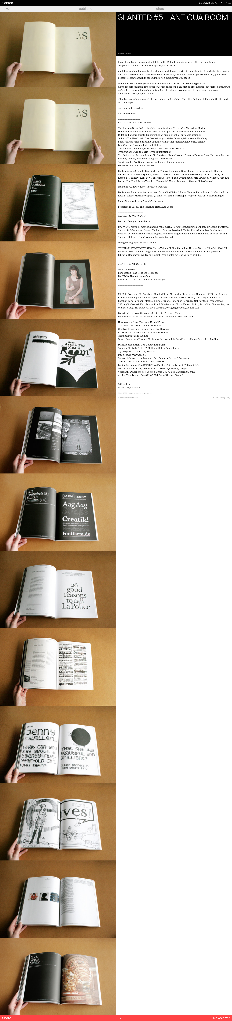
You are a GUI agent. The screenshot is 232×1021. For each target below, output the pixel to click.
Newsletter (221, 1018)
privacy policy (225, 398)
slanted (7, 3)
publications (138, 393)
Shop (160, 8)
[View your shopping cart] (225, 3)
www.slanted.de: (127, 269)
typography (148, 393)
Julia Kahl (127, 54)
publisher (86, 8)
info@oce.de (124, 355)
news (6, 8)
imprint (215, 398)
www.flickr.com (142, 313)
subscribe (206, 3)
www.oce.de (139, 355)
